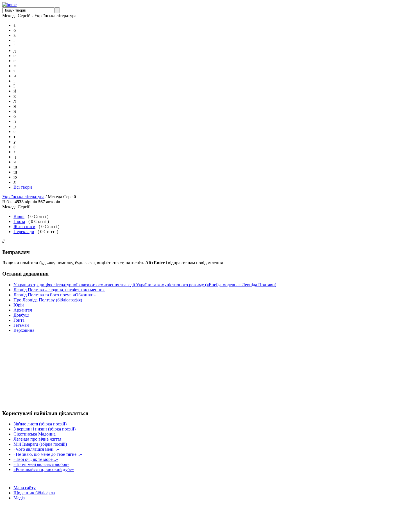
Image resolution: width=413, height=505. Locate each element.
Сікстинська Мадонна (34, 434)
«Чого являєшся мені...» (36, 449)
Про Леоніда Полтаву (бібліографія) (47, 299)
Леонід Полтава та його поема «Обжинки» (54, 294)
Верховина (23, 330)
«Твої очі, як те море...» (35, 459)
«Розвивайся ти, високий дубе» (43, 469)
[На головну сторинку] (9, 4)
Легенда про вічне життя (37, 439)
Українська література (23, 196)
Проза (19, 221)
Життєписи (24, 226)
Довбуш (21, 315)
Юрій (18, 305)
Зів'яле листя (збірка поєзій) (40, 423)
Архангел (22, 310)
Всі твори (22, 187)
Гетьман (21, 325)
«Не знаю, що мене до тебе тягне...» (47, 454)
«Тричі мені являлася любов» (41, 464)
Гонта (18, 320)
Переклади (23, 231)
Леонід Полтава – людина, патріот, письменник (59, 289)
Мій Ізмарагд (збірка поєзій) (40, 444)
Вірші (18, 216)
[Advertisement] (19, 371)
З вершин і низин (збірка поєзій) (44, 429)
